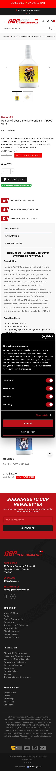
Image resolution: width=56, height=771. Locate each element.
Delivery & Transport (13, 665)
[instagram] (13, 596)
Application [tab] (12, 236)
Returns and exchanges (15, 662)
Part (13, 36)
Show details (42, 415)
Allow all (28, 423)
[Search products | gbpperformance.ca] (50, 28)
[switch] (49, 388)
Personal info (10, 693)
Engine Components (13, 619)
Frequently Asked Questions (17, 656)
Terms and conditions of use (17, 677)
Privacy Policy (11, 671)
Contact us (9, 668)
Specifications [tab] (13, 243)
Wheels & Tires (11, 613)
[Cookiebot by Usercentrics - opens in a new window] (41, 337)
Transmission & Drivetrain (29, 36)
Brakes (7, 616)
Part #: (4, 130)
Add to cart (16, 179)
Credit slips (9, 699)
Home (6, 36)
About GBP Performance (15, 653)
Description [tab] (11, 228)
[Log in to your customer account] (43, 21)
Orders (7, 696)
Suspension (9, 622)
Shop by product (12, 631)
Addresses (9, 702)
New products (10, 628)
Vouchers (8, 705)
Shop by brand (11, 634)
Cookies (7, 674)
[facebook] (6, 596)
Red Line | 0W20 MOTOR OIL (16, 464)
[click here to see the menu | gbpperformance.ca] (3, 21)
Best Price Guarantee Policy (17, 659)
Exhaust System (11, 637)
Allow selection (28, 432)
